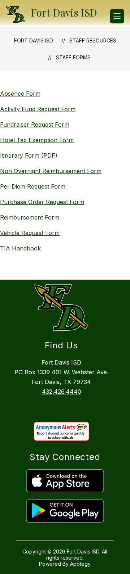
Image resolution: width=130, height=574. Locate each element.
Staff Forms (73, 57)
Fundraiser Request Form (34, 124)
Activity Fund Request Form (37, 109)
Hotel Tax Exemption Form (37, 140)
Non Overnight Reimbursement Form (50, 171)
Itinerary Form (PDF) (28, 155)
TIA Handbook (20, 248)
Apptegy (80, 564)
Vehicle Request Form (30, 232)
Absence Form (20, 93)
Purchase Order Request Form (42, 201)
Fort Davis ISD (33, 40)
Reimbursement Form (29, 217)
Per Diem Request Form (32, 186)
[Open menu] (117, 16)
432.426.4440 (61, 391)
